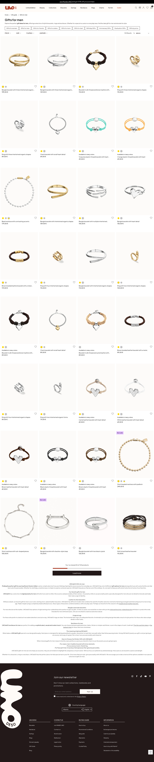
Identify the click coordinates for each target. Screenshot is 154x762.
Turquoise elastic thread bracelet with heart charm (93, 157)
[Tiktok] (141, 676)
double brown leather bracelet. (129, 603)
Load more (77, 573)
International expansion (110, 742)
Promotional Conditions (86, 729)
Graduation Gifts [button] (120, 28)
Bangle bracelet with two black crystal (92, 551)
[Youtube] (145, 676)
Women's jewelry (34, 742)
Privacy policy (58, 746)
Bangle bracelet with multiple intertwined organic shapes (93, 222)
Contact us (57, 729)
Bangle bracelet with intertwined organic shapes (56, 221)
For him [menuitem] (110, 8)
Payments (81, 742)
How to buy (82, 725)
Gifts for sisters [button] (53, 28)
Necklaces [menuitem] (83, 8)
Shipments (82, 738)
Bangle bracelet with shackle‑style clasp (54, 551)
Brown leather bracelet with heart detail (15, 487)
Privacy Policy (81, 696)
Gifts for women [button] (11, 28)
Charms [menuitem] (101, 8)
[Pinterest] (150, 676)
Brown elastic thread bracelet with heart (92, 487)
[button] (142, 7)
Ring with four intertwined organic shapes (54, 286)
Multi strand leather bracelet (126, 551)
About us (106, 725)
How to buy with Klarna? (110, 746)
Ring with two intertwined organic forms (54, 417)
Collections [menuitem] (52, 8)
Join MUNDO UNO (59, 725)
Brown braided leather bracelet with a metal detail (17, 286)
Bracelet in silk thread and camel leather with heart (94, 353)
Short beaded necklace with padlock (130, 484)
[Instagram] (132, 676)
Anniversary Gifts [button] (105, 28)
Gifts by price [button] (133, 28)
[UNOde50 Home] (11, 7)
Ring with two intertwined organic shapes (131, 286)
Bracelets (32, 725)
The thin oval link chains (141, 625)
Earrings (31, 733)
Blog (30, 750)
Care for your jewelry (109, 733)
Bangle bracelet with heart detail (128, 221)
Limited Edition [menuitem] (30, 8)
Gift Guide (32, 746)
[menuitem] (8, 15)
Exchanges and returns (110, 729)
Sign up (90, 691)
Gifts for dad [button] (78, 28)
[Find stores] (139, 7)
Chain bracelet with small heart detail (52, 154)
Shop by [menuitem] (42, 8)
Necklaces (32, 729)
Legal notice (57, 742)
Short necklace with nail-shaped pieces (15, 551)
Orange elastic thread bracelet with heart (131, 157)
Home (7, 15)
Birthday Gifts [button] (91, 28)
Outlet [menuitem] (119, 8)
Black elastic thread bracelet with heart (53, 487)
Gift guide (14, 15)
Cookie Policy (83, 746)
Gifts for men (23, 15)
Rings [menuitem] (93, 8)
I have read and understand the (71, 696)
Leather (43, 33)
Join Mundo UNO (66, 2)
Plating (29, 33)
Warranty (106, 738)
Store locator (58, 733)
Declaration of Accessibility (111, 750)
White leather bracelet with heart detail (130, 420)
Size (17, 33)
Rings (30, 738)
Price (7, 33)
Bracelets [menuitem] (64, 8)
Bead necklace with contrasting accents (15, 221)
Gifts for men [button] (25, 28)
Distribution (57, 738)
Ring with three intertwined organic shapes (131, 90)
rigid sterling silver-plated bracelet (121, 609)
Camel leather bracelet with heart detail (92, 420)
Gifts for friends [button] (38, 28)
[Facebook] (136, 676)
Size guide (82, 733)
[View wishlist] (146, 7)
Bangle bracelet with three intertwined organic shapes (17, 90)
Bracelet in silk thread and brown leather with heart (94, 90)
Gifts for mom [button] (66, 28)
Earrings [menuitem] (73, 8)
